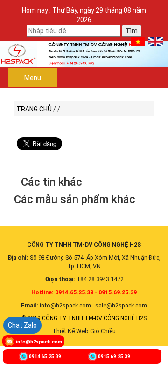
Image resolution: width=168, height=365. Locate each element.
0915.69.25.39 (114, 356)
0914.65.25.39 (45, 356)
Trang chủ (34, 109)
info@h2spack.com (39, 342)
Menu (32, 77)
